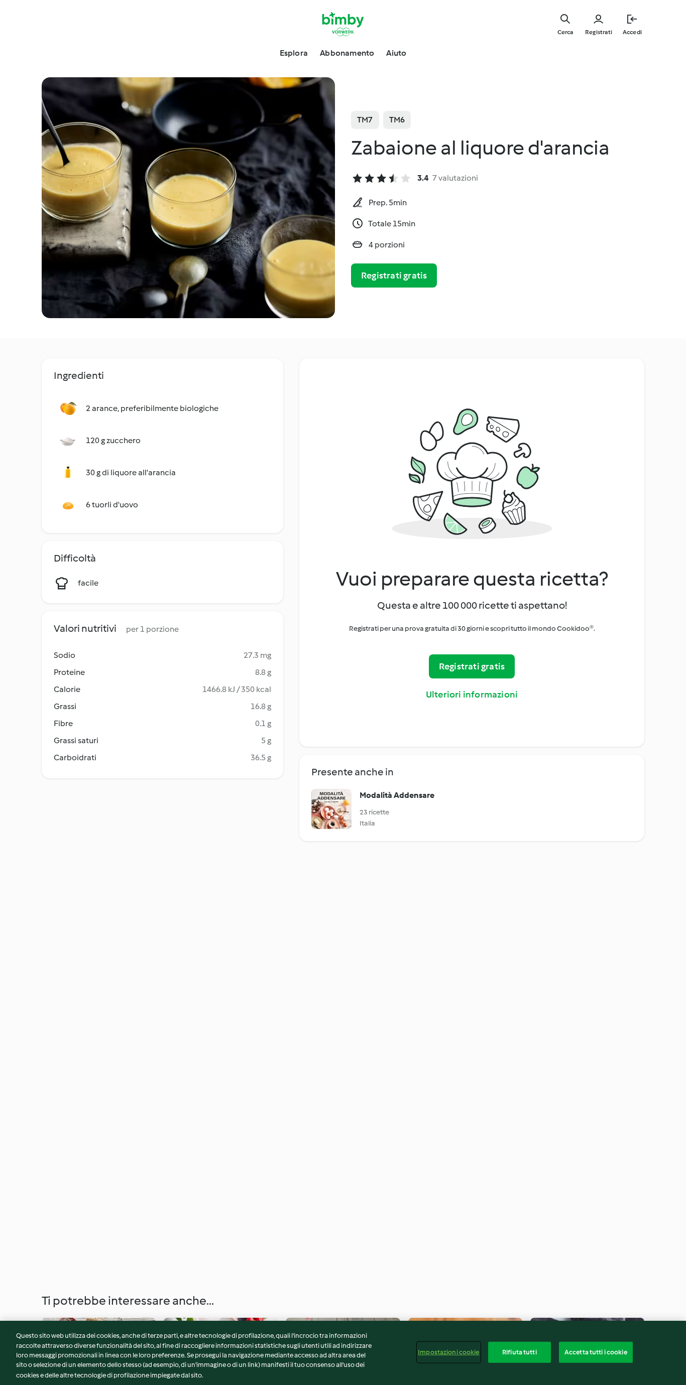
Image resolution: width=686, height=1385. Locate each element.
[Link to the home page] (343, 24)
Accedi (632, 32)
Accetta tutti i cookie (595, 1352)
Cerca (565, 32)
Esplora (294, 53)
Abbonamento (347, 53)
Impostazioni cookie (448, 1352)
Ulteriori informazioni (472, 694)
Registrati (598, 32)
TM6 (397, 119)
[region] (343, 1353)
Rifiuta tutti (519, 1352)
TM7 (365, 119)
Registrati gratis (394, 275)
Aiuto (396, 53)
